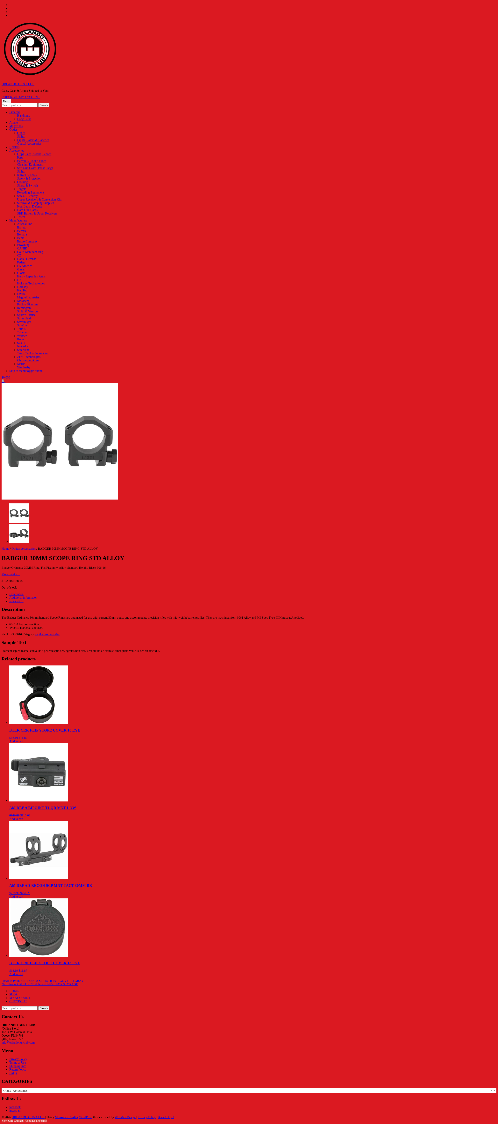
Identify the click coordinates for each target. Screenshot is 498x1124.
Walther (22, 335)
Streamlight (24, 322)
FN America (24, 266)
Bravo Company (27, 241)
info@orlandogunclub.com (18, 1042)
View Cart (7, 1120)
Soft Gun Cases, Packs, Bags (35, 168)
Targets (21, 189)
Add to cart (16, 741)
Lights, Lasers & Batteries (33, 140)
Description (16, 594)
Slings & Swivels (27, 185)
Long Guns (24, 119)
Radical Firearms (27, 304)
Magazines (16, 126)
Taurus (21, 328)
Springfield (24, 318)
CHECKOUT (10, 97)
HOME (14, 990)
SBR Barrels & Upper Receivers (37, 213)
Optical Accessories (29, 143)
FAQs (13, 1073)
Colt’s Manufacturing (30, 252)
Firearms (14, 112)
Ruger (21, 339)
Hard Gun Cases (27, 210)
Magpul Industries (28, 297)
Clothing (22, 182)
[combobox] (249, 1090)
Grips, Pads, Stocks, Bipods (34, 154)
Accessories (16, 150)
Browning (23, 245)
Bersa (20, 238)
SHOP (13, 994)
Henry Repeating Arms (31, 276)
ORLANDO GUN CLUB (18, 84)
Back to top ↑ (166, 1117)
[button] (3, 381)
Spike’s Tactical (26, 315)
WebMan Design (125, 1117)
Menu (6, 101)
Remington (24, 308)
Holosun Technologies (31, 283)
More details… (11, 574)
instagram (15, 1110)
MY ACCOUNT (29, 97)
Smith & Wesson (27, 311)
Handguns (23, 115)
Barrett (21, 227)
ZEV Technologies (28, 356)
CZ (19, 255)
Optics (13, 129)
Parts (20, 157)
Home (5, 548)
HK (19, 280)
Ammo (13, 122)
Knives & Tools (27, 175)
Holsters (14, 147)
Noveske (22, 346)
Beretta (21, 231)
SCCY (21, 342)
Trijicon (22, 332)
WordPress (85, 1117)
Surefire (22, 325)
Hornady (22, 287)
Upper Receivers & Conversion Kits (39, 199)
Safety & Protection (29, 178)
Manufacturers (18, 220)
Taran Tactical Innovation (32, 353)
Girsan (21, 269)
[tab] (252, 594)
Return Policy (17, 1069)
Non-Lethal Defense (29, 206)
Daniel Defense (26, 259)
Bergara (22, 234)
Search (44, 105)
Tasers (21, 217)
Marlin (21, 363)
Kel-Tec (22, 290)
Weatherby (23, 367)
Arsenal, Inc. (25, 224)
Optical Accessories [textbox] (247, 1090)
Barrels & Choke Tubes (31, 161)
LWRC (21, 294)
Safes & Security (27, 196)
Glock (21, 273)
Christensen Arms (28, 360)
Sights (21, 136)
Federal (21, 262)
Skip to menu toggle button (26, 370)
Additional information (23, 597)
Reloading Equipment (30, 192)
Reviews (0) (16, 601)
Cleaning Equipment (29, 164)
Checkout (19, 1120)
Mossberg (23, 301)
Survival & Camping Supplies (35, 203)
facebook (15, 1107)
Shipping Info (17, 1066)
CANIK (22, 248)
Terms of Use (17, 1062)
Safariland (23, 349)
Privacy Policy (18, 1059)
